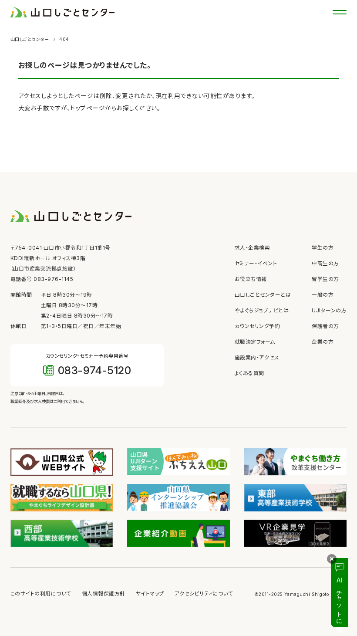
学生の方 (322, 248)
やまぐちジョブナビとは (262, 311)
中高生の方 (325, 263)
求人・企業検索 (252, 248)
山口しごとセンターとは (263, 295)
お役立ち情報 (251, 279)
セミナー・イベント (256, 263)
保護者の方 (325, 326)
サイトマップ (150, 594)
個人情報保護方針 (103, 594)
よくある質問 (249, 373)
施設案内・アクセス (257, 358)
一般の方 (322, 295)
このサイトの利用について (40, 594)
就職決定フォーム (255, 342)
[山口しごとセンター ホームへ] (62, 11)
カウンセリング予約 (257, 326)
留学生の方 (325, 279)
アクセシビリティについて (204, 594)
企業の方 (322, 342)
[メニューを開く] (339, 12)
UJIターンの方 (329, 311)
